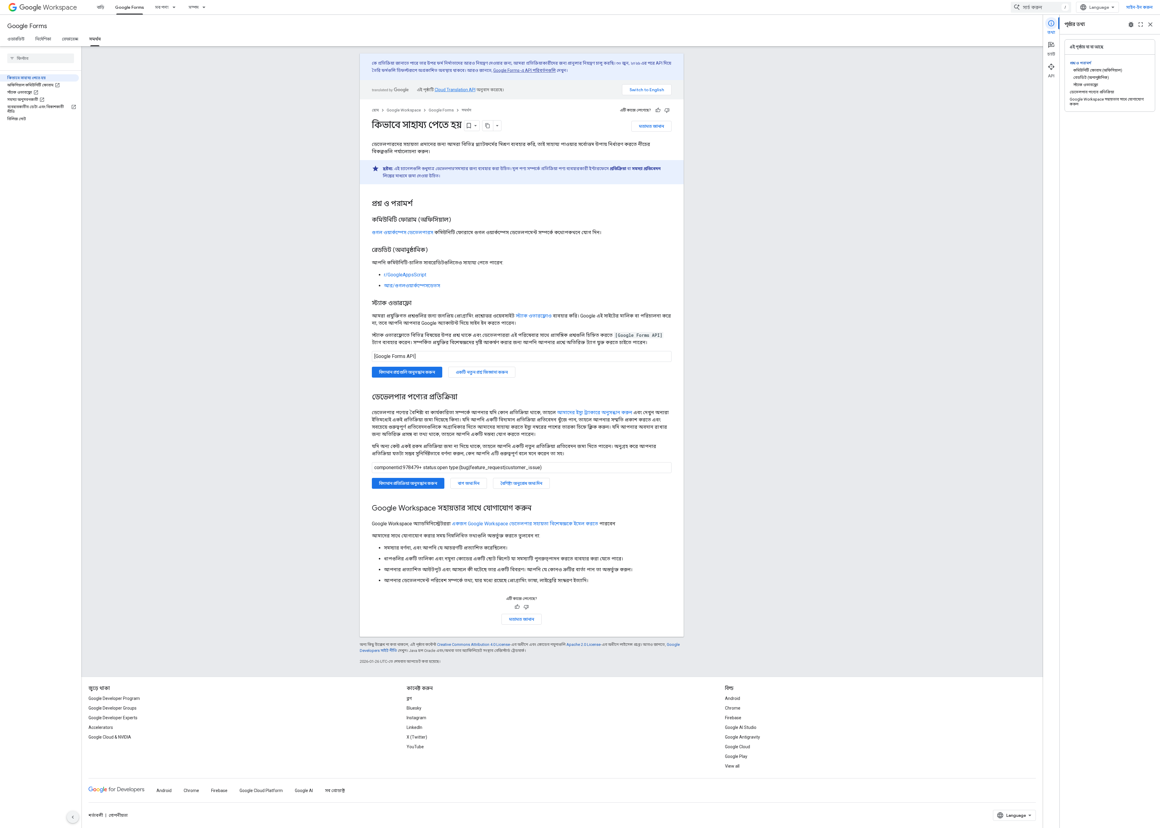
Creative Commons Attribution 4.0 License (473, 644)
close (1150, 24)
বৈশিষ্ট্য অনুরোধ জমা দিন (521, 483)
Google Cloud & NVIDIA (110, 737)
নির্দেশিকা (43, 39)
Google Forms (129, 7)
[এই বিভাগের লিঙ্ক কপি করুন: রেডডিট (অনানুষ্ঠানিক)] (434, 250)
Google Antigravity (742, 737)
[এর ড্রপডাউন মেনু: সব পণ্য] (176, 7)
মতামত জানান (651, 126)
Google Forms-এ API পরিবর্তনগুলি (524, 70)
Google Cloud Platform (261, 790)
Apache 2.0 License (583, 644)
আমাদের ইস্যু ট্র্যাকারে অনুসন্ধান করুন (594, 412)
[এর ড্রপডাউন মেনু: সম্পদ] (205, 7)
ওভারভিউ (15, 39)
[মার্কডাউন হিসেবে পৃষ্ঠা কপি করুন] (487, 126)
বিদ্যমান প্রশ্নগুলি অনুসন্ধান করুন (407, 372)
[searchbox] (40, 58)
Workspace (60, 7)
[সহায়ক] (657, 110)
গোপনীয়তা (118, 815)
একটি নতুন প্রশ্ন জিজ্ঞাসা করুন (482, 372)
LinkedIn (414, 727)
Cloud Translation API (455, 89)
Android (732, 698)
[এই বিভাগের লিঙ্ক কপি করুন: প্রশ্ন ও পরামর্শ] (419, 204)
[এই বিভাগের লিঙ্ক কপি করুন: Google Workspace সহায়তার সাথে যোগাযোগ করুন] (537, 508)
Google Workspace (404, 110)
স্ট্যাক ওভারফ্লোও (534, 316)
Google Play (736, 756)
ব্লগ (409, 698)
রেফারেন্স (70, 39)
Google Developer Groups (113, 708)
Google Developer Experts (113, 717)
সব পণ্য (162, 7)
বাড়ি (100, 7)
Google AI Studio (740, 727)
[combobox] (1041, 7)
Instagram (416, 717)
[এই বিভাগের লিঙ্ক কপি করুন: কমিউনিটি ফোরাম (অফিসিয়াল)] (457, 220)
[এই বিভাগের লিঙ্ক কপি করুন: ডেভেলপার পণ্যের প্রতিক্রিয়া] (463, 397)
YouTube (415, 746)
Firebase (733, 717)
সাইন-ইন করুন (1139, 7)
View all (732, 766)
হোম (375, 110)
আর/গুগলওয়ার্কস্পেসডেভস (412, 285)
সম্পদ (193, 7)
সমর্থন (95, 39)
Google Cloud (737, 746)
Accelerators (101, 727)
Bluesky (414, 708)
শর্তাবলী (96, 815)
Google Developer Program (114, 698)
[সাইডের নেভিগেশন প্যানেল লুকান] (73, 817)
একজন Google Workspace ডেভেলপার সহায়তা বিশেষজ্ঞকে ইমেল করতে (525, 524)
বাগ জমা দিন (468, 483)
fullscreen (1140, 24)
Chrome (732, 708)
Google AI (304, 790)
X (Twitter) (417, 737)
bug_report (1131, 24)
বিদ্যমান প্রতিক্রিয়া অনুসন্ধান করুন (408, 483)
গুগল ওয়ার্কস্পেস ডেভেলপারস (402, 232)
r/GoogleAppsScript (405, 275)
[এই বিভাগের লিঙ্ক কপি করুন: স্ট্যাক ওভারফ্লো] (417, 303)
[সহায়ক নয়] (667, 110)
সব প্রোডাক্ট (335, 790)
